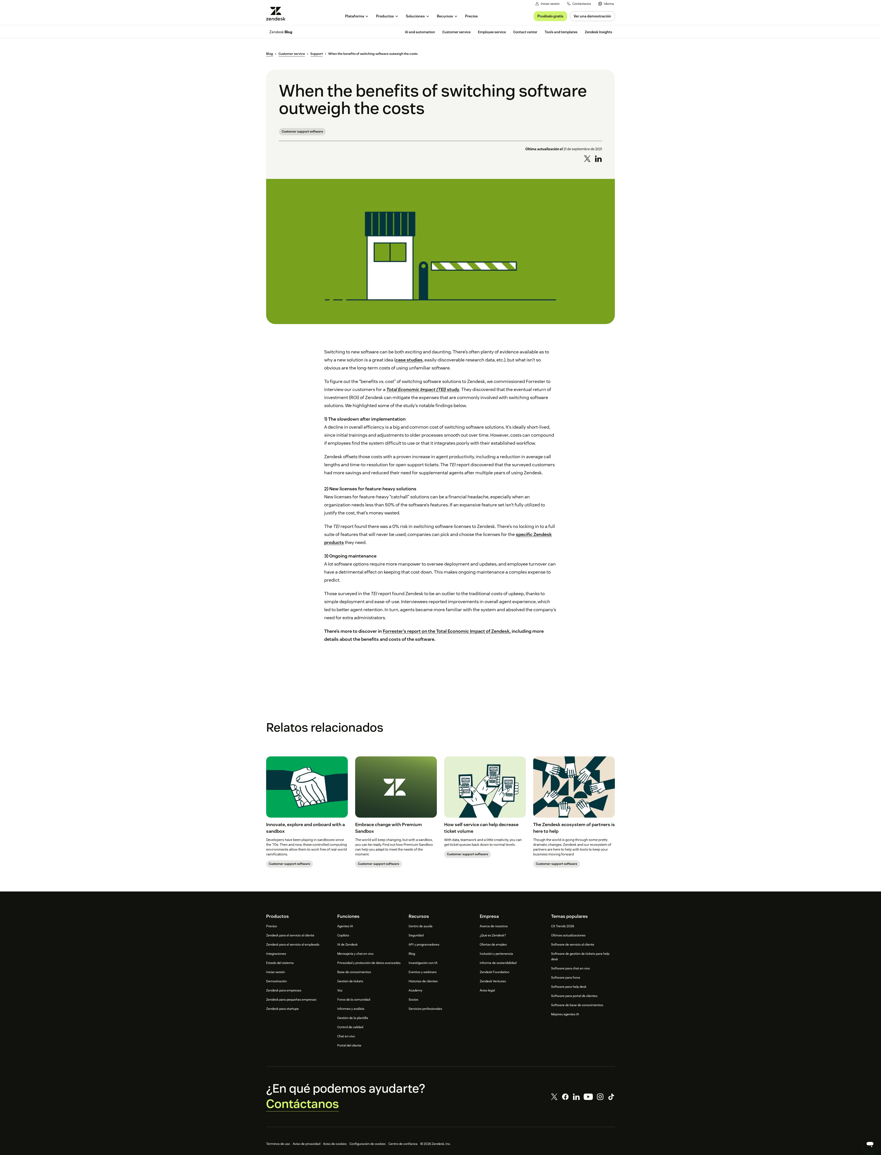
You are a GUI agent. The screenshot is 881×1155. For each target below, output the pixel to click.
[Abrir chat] (870, 1144)
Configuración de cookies (367, 1144)
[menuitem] (606, 3)
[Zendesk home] (277, 14)
